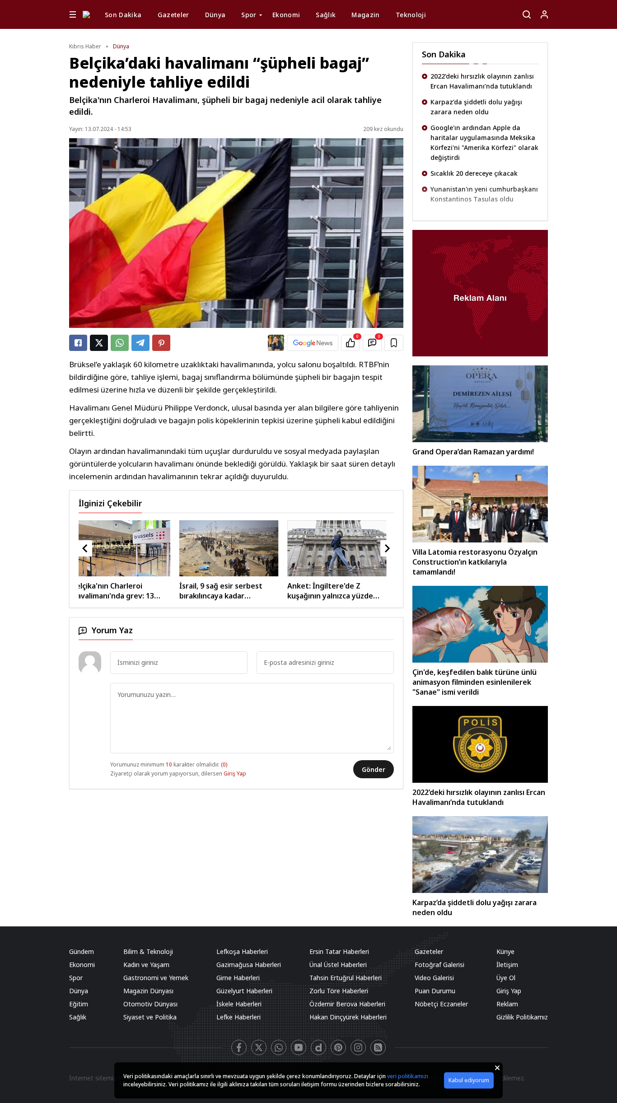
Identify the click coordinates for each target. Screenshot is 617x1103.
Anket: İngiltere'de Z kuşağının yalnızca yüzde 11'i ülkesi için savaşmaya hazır (230, 591)
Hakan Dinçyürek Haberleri (348, 1017)
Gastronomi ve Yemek (155, 977)
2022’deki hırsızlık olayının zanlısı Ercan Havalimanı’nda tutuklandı (482, 81)
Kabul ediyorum (469, 1080)
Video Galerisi (434, 977)
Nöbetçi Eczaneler (441, 1004)
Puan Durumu (435, 990)
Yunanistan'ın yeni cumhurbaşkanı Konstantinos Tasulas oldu (484, 194)
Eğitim (78, 1004)
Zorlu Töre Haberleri (338, 990)
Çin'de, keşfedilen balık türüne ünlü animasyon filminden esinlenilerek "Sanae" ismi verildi (474, 682)
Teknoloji (411, 14)
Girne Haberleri (238, 977)
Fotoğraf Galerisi (439, 964)
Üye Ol (505, 977)
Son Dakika (123, 14)
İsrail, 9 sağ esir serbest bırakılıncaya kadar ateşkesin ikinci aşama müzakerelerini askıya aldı (123, 591)
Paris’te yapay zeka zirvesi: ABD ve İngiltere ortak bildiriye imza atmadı (341, 591)
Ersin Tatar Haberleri (339, 951)
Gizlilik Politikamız (522, 1017)
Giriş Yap (235, 773)
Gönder (373, 769)
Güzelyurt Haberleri (244, 990)
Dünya (215, 14)
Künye (505, 951)
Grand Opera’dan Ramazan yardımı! (473, 452)
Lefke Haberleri (238, 1017)
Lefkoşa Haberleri (242, 951)
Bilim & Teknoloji (148, 951)
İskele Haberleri (239, 1004)
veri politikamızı (407, 1076)
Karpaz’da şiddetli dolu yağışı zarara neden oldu (476, 107)
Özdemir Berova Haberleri (347, 1004)
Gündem (81, 951)
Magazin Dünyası (148, 990)
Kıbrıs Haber (85, 46)
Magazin (365, 14)
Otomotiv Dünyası (150, 1004)
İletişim (507, 964)
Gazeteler (173, 14)
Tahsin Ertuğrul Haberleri (345, 977)
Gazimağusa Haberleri (248, 964)
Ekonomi (286, 14)
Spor (248, 14)
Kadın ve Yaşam (146, 964)
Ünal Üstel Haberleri (338, 964)
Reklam (507, 1004)
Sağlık (326, 14)
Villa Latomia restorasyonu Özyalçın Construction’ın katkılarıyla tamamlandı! (475, 562)
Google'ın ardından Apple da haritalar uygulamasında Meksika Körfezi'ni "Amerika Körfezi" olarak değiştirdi (484, 142)
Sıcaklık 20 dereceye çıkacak (474, 173)
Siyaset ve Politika (150, 1017)
